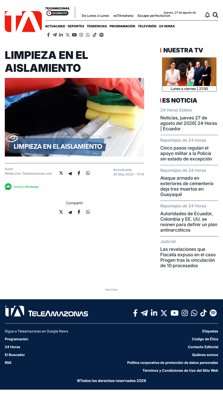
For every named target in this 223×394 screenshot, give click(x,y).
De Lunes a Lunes (95, 16)
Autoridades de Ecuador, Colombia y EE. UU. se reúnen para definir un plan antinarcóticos (188, 222)
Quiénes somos (205, 355)
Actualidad (55, 26)
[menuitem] (55, 26)
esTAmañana (123, 16)
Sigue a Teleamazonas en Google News (36, 331)
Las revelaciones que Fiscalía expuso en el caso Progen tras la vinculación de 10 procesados (188, 257)
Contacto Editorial (203, 347)
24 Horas (167, 26)
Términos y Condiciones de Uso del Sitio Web (180, 370)
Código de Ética (205, 339)
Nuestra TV (182, 50)
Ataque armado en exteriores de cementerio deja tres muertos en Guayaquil (186, 186)
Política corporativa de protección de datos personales (172, 362)
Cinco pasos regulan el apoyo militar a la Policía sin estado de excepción (186, 153)
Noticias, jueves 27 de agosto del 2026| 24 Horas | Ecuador (188, 123)
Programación (122, 26)
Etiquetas (210, 331)
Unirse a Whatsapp (26, 186)
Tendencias (97, 26)
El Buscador (15, 355)
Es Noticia (179, 100)
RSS (8, 362)
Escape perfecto (150, 16)
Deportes (76, 26)
